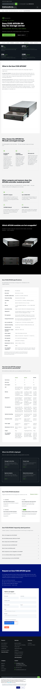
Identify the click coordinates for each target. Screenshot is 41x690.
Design (21, 42)
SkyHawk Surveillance (5, 650)
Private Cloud (17, 646)
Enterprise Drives (4, 646)
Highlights (12, 42)
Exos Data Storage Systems (13, 10)
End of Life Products (31, 644)
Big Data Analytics (18, 643)
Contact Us (3, 670)
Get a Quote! (3, 668)
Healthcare (17, 650)
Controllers (17, 42)
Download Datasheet (8, 35)
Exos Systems (4, 644)
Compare (31, 42)
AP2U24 (25, 377)
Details (8, 42)
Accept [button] (18, 687)
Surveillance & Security (19, 653)
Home (3, 10)
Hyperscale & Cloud (18, 648)
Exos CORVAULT (4, 643)
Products (6, 10)
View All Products (4, 652)
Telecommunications (18, 655)
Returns (2, 667)
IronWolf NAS (3, 648)
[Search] (16, 4)
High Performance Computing (20, 644)
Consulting (30, 643)
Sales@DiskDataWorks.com (21, 669)
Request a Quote (21, 35)
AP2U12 (16, 377)
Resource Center (34, 494)
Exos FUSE (21, 10)
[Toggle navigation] (37, 7)
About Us (3, 663)
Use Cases (36, 42)
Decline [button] (23, 687)
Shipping (2, 665)
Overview (3, 42)
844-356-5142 (31, 3)
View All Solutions (18, 657)
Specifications (26, 42)
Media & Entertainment (19, 652)
